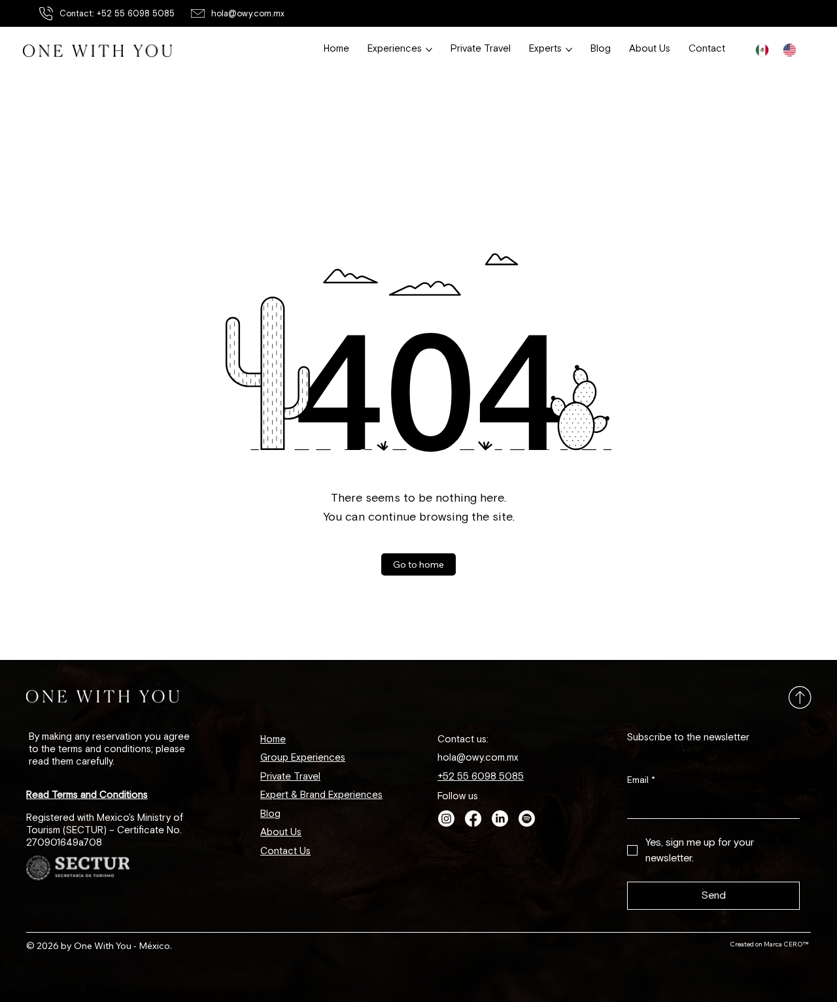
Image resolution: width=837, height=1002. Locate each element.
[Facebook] (473, 818)
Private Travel (290, 776)
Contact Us (285, 851)
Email (641, 780)
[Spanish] (762, 50)
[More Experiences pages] (429, 49)
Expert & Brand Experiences (321, 795)
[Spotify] (527, 818)
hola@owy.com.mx (247, 14)
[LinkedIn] (500, 818)
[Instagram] (446, 818)
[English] (790, 50)
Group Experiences (302, 758)
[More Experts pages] (569, 49)
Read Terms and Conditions (87, 795)
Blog (270, 814)
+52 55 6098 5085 (480, 776)
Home (273, 739)
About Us (280, 832)
